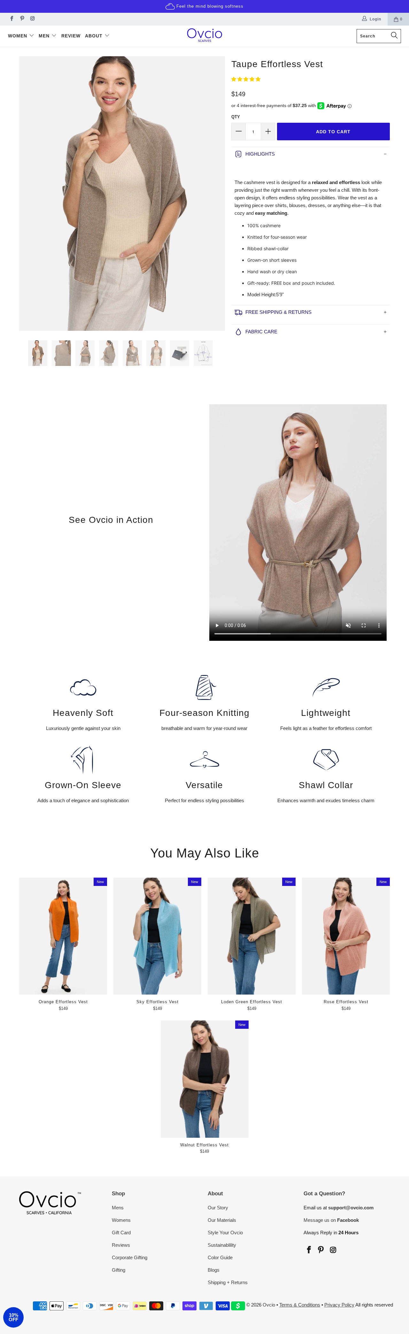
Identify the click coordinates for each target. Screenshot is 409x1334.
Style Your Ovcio (225, 1232)
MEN (45, 35)
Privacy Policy (339, 1304)
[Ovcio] (204, 36)
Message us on (331, 1220)
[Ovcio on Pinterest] (22, 19)
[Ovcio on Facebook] (11, 19)
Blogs (214, 1270)
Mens (118, 1207)
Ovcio (269, 1304)
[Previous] (27, 193)
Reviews (121, 1245)
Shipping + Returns (228, 1282)
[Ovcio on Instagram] (32, 19)
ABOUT (94, 35)
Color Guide (220, 1257)
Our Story (218, 1207)
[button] (245, 79)
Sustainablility (222, 1245)
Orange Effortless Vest (63, 936)
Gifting (118, 1270)
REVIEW (71, 35)
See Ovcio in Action (111, 520)
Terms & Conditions (299, 1304)
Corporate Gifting (129, 1257)
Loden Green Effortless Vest (252, 936)
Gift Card (121, 1232)
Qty (235, 116)
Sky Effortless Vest (157, 936)
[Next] (217, 193)
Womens (121, 1220)
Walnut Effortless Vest (205, 1078)
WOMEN (18, 35)
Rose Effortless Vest (346, 936)
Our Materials (222, 1220)
